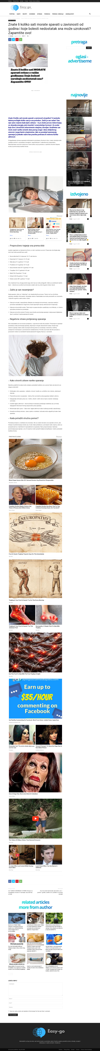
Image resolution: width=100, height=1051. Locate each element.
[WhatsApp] (20, 39)
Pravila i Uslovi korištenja (34, 1)
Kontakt (21, 1)
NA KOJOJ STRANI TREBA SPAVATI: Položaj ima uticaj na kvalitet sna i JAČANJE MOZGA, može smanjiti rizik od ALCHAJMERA (15, 928)
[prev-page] (9, 974)
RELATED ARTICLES (35, 902)
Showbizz (32, 14)
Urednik (11, 36)
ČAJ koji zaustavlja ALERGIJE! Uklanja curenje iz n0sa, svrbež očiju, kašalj (16, 948)
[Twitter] (13, 39)
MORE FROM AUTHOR (35, 907)
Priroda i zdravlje (57, 14)
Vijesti (18, 14)
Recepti (25, 14)
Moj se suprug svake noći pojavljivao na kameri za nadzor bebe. (79, 182)
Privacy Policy (16, 1)
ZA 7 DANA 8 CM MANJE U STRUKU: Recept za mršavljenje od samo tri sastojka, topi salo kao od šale (20, 892)
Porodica (47, 14)
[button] (90, 14)
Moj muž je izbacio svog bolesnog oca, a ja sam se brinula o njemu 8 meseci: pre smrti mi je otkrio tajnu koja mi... (78, 111)
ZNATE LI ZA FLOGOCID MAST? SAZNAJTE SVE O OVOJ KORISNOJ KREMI (35, 968)
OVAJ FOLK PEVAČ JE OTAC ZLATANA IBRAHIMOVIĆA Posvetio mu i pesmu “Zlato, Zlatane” (78, 163)
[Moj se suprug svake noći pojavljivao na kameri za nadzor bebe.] (79, 177)
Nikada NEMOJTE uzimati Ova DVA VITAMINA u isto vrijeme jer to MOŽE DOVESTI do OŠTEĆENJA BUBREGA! (16, 968)
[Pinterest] (17, 39)
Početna (10, 1)
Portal (69, 115)
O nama (26, 1)
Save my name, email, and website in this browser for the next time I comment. (30, 1011)
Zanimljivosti (70, 14)
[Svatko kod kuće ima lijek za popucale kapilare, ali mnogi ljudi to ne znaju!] (79, 143)
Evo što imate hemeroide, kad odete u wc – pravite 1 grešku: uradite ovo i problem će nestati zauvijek (50, 892)
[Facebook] (9, 39)
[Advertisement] (35, 102)
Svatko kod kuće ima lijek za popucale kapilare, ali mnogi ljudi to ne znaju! (78, 146)
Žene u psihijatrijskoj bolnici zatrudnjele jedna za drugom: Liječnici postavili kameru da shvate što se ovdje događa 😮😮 (79, 128)
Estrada (39, 14)
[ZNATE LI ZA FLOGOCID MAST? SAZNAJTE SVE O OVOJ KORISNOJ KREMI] (35, 959)
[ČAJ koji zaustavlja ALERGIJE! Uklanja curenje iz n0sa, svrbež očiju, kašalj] (16, 939)
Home (9, 18)
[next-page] (12, 974)
